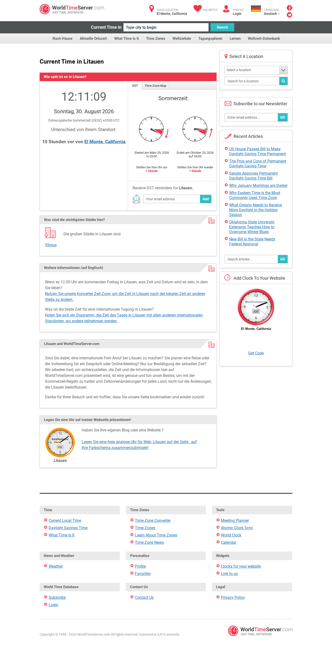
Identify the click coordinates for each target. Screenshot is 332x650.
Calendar (228, 542)
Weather (56, 566)
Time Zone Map (155, 85)
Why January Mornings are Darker (258, 185)
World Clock (231, 535)
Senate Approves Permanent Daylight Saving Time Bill (253, 176)
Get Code (256, 353)
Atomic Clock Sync (237, 528)
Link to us (229, 573)
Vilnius (51, 245)
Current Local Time (65, 520)
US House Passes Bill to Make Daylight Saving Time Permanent (257, 151)
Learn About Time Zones (156, 535)
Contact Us (144, 597)
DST (135, 85)
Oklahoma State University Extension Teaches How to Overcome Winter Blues (252, 227)
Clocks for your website (241, 566)
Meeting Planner (235, 520)
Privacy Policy (233, 597)
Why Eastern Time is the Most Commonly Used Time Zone (254, 195)
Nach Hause (62, 38)
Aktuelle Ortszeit (93, 38)
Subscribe (57, 597)
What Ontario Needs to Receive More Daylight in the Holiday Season (255, 210)
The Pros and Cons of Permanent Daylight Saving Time (257, 163)
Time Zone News (149, 542)
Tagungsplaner (210, 38)
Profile (140, 566)
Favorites (210, 10)
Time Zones (155, 38)
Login (237, 14)
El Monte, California (104, 141)
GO (282, 117)
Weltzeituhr (182, 38)
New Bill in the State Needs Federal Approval (252, 241)
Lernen (235, 38)
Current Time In (106, 27)
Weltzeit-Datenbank (264, 38)
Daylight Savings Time (68, 528)
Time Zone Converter (153, 520)
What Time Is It (126, 38)
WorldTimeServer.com (72, 9)
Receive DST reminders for (162, 188)
